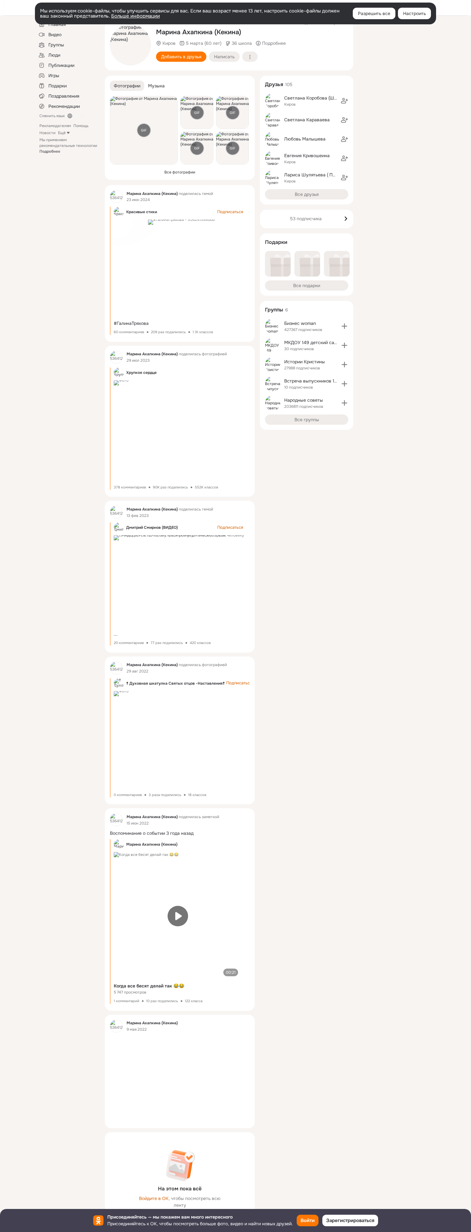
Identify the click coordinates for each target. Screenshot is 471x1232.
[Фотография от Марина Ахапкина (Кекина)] (130, 44)
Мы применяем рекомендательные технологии (68, 145)
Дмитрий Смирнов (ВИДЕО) (152, 527)
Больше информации (135, 16)
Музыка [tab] (156, 86)
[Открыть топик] (180, 833)
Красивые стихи (141, 211)
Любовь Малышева (305, 139)
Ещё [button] (62, 132)
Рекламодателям (55, 125)
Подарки (276, 242)
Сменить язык (52, 115)
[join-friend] (344, 101)
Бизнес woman (300, 323)
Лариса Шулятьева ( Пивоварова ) (321, 175)
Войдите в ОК (154, 1198)
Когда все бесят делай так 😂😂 (149, 986)
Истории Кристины (304, 362)
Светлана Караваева (307, 120)
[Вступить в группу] (344, 326)
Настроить (414, 13)
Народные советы (303, 400)
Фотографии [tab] (127, 86)
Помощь (80, 125)
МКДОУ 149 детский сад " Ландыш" (322, 342)
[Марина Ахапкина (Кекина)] (116, 196)
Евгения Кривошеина (307, 155)
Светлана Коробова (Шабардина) (320, 98)
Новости (47, 132)
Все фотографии (179, 172)
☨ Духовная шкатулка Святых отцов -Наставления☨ (175, 683)
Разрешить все (374, 13)
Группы (274, 309)
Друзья (274, 84)
